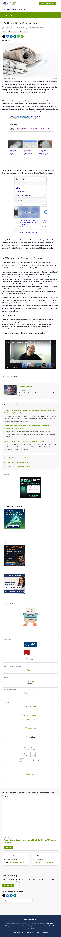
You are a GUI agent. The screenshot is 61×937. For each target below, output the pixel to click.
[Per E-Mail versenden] (22, 36)
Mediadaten (44, 932)
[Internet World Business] (30, 715)
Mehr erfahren (8, 885)
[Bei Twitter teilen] (3, 36)
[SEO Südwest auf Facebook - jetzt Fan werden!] (27, 748)
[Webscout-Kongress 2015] (30, 652)
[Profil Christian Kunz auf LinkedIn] (33, 754)
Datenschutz (16, 932)
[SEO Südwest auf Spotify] (34, 748)
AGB (23, 932)
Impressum (30, 932)
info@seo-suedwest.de (17, 862)
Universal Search (23, 31)
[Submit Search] (31, 900)
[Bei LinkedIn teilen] (11, 36)
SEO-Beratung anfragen (47, 3)
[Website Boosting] (30, 706)
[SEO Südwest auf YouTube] (37, 760)
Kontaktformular (49, 926)
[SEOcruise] (30, 659)
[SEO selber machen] (30, 693)
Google (5, 31)
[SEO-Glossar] (30, 774)
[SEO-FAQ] (30, 681)
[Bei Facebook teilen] (7, 36)
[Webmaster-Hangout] (30, 354)
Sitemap (37, 932)
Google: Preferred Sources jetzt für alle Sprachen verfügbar (24, 441)
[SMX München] (30, 644)
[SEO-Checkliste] (30, 487)
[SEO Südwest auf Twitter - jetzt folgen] (23, 760)
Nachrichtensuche (13, 31)
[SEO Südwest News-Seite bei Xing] (29, 760)
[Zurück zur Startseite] (9, 3)
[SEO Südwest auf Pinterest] (27, 754)
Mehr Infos (51, 923)
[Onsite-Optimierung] (30, 617)
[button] (58, 3)
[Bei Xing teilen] (14, 36)
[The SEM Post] (30, 728)
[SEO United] (30, 719)
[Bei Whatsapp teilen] (18, 36)
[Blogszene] (30, 670)
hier (20, 395)
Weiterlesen (9, 847)
